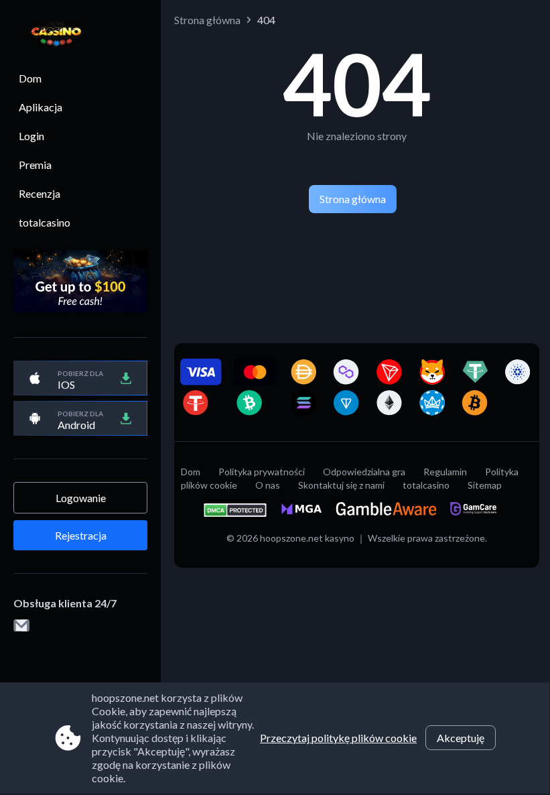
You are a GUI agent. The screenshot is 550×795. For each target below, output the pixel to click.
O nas (267, 485)
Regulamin (445, 471)
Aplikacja (40, 107)
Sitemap (485, 485)
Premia (35, 164)
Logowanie (81, 497)
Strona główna (207, 19)
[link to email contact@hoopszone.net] (21, 626)
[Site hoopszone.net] (49, 34)
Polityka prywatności (261, 471)
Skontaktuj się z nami (341, 485)
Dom (30, 78)
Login (31, 135)
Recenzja (39, 193)
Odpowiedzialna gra (364, 471)
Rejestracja (81, 535)
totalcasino (44, 222)
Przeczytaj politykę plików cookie (338, 737)
